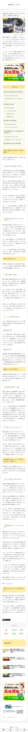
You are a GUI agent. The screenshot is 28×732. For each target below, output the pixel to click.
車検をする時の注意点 (11, 120)
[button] (21, 633)
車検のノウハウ (7, 619)
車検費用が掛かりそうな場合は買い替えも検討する (13, 132)
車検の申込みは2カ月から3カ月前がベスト (14, 99)
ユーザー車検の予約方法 (10, 111)
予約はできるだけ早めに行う (11, 127)
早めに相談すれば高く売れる (11, 136)
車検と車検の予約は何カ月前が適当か (14, 91)
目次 (13, 86)
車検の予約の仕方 (10, 104)
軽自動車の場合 (9, 116)
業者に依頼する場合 (9, 108)
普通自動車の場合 (10, 113)
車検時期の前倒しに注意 (10, 124)
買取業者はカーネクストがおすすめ (13, 139)
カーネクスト (9, 583)
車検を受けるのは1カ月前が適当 (13, 143)
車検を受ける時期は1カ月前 (11, 95)
